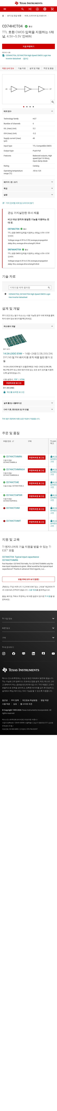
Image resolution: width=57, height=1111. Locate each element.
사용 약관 (32, 590)
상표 (15, 704)
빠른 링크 (6, 628)
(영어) (25, 59)
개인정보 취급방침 (29, 700)
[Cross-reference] (30, 9)
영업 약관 (45, 700)
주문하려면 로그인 (13, 383)
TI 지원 (48, 596)
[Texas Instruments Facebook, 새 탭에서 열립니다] (13, 654)
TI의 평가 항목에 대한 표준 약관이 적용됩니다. (21, 419)
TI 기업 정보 (7, 618)
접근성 (5, 700)
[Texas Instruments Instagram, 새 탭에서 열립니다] (3, 654)
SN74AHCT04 (14, 249)
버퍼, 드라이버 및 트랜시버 (36, 16)
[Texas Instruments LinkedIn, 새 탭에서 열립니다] (33, 654)
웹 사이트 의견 (26, 704)
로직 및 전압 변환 (14, 16)
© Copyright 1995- (11, 710)
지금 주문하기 (28, 46)
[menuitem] (22, 9)
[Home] (28, 3)
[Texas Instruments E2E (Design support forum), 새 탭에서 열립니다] (43, 654)
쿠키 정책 (15, 700)
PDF (16, 379)
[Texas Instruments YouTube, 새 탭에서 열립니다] (53, 654)
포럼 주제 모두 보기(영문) (28, 579)
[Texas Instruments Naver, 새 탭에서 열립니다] (23, 654)
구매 (4, 638)
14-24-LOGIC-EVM (12, 353)
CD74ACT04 (13, 229)
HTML (22, 379)
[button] (4, 9)
